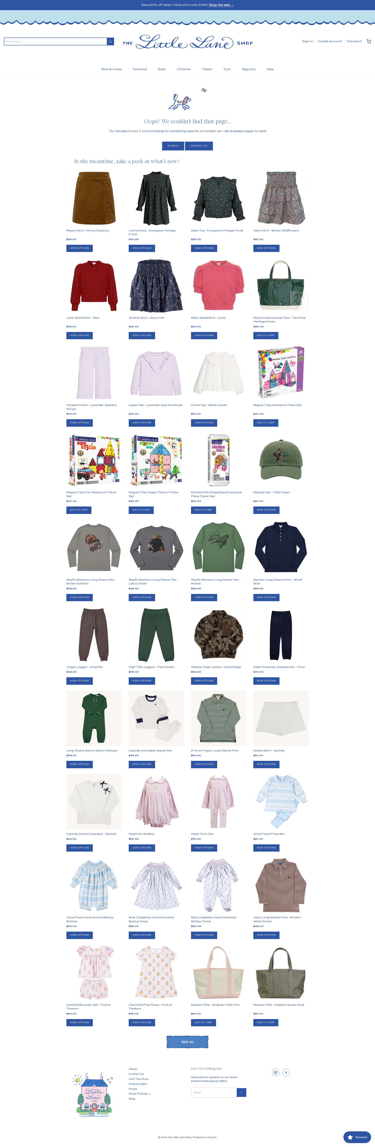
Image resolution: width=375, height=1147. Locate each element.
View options (79, 248)
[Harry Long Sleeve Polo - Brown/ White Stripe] (281, 885)
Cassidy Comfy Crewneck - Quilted (91, 833)
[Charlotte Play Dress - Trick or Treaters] (156, 972)
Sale (270, 69)
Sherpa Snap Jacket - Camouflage (216, 667)
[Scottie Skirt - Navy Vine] (156, 285)
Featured (140, 69)
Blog (132, 1099)
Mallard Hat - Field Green (271, 492)
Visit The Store (139, 1079)
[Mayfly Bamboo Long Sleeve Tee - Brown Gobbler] (94, 547)
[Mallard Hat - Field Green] (281, 460)
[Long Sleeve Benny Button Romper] (94, 718)
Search (173, 146)
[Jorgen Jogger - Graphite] (94, 634)
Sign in (307, 41)
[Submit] (110, 41)
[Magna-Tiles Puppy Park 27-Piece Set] (156, 460)
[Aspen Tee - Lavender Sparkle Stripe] (156, 372)
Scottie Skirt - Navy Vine (146, 317)
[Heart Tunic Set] (218, 801)
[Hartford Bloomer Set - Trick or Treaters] (94, 972)
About (133, 1069)
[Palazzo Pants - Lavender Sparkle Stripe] (94, 372)
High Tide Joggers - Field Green (151, 667)
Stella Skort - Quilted (269, 750)
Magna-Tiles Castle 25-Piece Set (277, 405)
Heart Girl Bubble (141, 833)
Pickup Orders (138, 1084)
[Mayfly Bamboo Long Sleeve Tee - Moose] (218, 547)
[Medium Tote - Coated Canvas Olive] (281, 972)
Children (184, 69)
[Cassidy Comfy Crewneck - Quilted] (94, 801)
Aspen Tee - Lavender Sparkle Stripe (155, 405)
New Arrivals (111, 69)
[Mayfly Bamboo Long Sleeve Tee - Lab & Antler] (156, 547)
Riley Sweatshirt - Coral (208, 317)
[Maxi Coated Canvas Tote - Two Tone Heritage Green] (281, 285)
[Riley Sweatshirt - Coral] (218, 285)
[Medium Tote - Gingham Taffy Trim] (218, 972)
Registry (249, 69)
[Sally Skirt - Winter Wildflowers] (281, 198)
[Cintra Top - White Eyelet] (218, 372)
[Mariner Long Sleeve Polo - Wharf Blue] (281, 547)
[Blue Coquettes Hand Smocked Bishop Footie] (218, 885)
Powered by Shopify (204, 1137)
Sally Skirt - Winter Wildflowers (276, 230)
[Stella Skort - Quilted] (281, 718)
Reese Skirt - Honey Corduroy (87, 230)
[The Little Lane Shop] (187, 41)
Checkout (354, 41)
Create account (330, 41)
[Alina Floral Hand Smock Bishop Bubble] (94, 885)
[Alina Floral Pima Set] (281, 801)
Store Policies (138, 1093)
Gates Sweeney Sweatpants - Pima (279, 667)
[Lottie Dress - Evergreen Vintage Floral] (156, 198)
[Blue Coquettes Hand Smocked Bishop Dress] (156, 885)
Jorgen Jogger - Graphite (84, 667)
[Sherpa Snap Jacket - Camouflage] (218, 648)
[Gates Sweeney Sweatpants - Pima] (281, 634)
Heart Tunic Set (202, 833)
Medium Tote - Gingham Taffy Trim (215, 1004)
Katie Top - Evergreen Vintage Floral (217, 230)
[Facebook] (286, 1072)
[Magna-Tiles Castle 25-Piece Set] (281, 372)
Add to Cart (266, 335)
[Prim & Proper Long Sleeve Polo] (218, 718)
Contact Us (199, 146)
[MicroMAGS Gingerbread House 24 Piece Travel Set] (218, 460)
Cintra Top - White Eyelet (209, 405)
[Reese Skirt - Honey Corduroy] (94, 198)
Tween (207, 69)
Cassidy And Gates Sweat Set (150, 750)
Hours (133, 1089)
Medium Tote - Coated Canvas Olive (278, 1004)
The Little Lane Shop (180, 1137)
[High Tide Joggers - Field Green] (156, 635)
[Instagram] (275, 1072)
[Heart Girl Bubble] (156, 801)
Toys (227, 69)
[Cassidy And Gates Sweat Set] (156, 718)
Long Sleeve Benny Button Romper (92, 750)
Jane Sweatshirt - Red (82, 317)
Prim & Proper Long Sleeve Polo (215, 750)
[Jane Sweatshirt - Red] (94, 285)
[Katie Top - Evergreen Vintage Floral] (218, 198)
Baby (162, 69)
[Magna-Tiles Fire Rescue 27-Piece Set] (94, 460)
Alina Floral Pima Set (269, 833)
